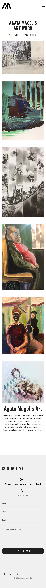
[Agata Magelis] (6, 6)
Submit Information (23, 551)
